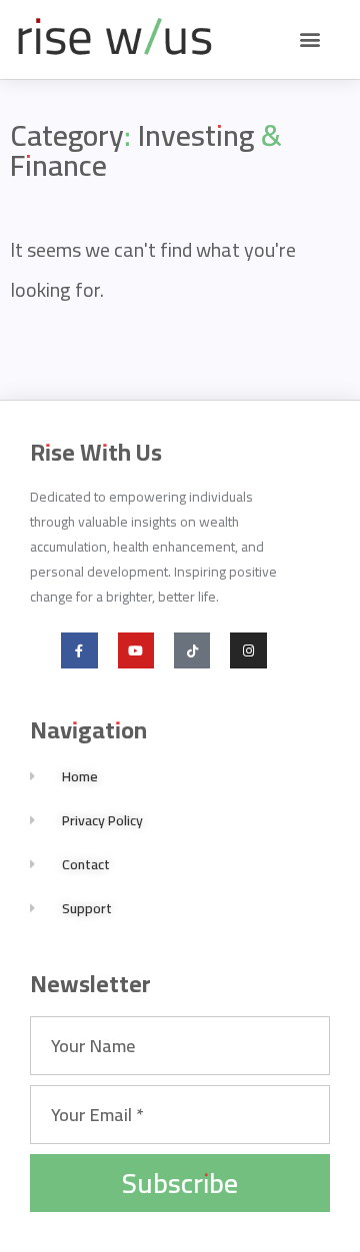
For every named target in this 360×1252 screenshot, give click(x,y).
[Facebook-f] (79, 650)
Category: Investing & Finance (146, 150)
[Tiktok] (192, 650)
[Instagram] (248, 650)
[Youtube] (136, 650)
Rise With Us (96, 452)
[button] (309, 39)
